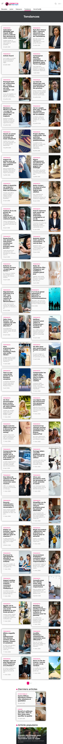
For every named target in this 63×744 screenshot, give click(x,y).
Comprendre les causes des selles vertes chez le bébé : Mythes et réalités (39, 377)
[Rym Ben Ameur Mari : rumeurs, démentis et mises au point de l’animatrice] (54, 37)
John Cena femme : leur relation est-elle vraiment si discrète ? (9, 322)
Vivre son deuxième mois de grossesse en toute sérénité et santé (39, 480)
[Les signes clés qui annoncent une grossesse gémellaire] (54, 407)
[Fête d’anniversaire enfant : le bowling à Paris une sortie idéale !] (25, 354)
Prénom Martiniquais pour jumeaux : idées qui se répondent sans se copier (29, 737)
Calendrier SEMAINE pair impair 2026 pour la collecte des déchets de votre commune (9, 34)
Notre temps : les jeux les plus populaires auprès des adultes (39, 189)
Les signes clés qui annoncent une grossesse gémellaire (39, 402)
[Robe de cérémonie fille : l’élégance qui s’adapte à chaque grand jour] (54, 273)
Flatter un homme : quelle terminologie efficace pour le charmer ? (9, 533)
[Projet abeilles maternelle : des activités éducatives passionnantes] (54, 141)
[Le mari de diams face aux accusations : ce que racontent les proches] (54, 88)
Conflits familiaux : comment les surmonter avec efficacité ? (39, 636)
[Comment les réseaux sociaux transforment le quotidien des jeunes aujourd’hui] (54, 433)
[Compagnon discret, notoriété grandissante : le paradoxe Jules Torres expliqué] (54, 63)
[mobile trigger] (3, 3)
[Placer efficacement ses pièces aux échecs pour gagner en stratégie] (54, 167)
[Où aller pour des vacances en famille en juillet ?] (54, 353)
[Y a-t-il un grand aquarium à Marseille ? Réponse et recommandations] (54, 299)
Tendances (6, 28)
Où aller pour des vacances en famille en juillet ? (39, 349)
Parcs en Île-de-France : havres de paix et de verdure (39, 663)
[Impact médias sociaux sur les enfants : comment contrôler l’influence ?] (25, 587)
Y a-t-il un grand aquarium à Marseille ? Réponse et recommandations (39, 295)
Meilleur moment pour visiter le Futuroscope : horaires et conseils (38, 323)
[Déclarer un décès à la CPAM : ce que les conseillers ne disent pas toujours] (25, 115)
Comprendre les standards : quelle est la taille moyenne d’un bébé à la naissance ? (9, 455)
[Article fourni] (25, 63)
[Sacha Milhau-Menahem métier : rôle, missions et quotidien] (40, 698)
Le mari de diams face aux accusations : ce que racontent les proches (39, 85)
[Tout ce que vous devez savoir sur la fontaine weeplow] (25, 379)
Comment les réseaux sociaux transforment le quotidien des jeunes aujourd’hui (39, 430)
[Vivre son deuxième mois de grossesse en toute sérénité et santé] (54, 484)
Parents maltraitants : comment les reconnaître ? (8, 504)
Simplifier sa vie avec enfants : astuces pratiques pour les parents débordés (39, 506)
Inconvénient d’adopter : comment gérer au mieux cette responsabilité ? (39, 558)
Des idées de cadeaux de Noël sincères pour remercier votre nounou (9, 480)
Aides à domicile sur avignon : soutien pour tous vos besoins (9, 188)
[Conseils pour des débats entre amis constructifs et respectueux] (54, 587)
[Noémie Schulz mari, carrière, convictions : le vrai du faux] (54, 245)
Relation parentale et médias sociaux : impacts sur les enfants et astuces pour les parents (39, 610)
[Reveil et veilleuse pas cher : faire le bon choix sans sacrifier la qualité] (40, 714)
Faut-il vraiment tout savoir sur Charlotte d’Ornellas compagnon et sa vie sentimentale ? (39, 215)
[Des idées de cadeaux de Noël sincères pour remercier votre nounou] (25, 484)
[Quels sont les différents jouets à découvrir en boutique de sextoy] (25, 433)
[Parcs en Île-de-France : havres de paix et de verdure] (54, 667)
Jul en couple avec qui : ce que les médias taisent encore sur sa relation (39, 111)
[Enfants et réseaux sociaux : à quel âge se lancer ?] (25, 273)
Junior (20, 709)
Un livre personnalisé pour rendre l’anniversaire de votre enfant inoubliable (9, 404)
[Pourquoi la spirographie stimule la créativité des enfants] (25, 562)
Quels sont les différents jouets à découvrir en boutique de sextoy (9, 429)
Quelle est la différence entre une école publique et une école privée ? (9, 609)
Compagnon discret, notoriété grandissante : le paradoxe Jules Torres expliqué (39, 60)
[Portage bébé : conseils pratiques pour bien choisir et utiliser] (54, 458)
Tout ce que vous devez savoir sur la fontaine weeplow (8, 376)
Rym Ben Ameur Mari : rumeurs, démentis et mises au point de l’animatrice (39, 33)
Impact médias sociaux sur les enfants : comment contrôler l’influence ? (9, 584)
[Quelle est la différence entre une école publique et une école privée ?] (25, 612)
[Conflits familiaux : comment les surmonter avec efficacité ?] (54, 640)
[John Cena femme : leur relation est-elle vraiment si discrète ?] (25, 326)
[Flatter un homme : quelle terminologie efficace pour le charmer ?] (25, 536)
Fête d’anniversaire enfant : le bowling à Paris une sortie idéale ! (9, 351)
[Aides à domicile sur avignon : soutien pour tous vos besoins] (25, 192)
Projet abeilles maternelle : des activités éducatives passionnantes (39, 137)
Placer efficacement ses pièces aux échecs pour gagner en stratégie (39, 164)
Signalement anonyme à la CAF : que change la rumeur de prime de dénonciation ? (9, 296)
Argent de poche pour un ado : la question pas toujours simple (9, 163)
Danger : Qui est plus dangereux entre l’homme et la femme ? (9, 663)
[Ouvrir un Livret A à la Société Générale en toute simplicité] (25, 141)
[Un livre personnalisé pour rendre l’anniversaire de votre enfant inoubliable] (25, 407)
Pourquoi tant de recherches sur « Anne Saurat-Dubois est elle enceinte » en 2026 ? (9, 86)
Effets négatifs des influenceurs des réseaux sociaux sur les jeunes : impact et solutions (9, 638)
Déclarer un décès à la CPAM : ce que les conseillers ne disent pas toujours (9, 112)
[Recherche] (55, 3)
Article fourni (8, 56)
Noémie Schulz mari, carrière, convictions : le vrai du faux (39, 240)
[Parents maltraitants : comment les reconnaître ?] (25, 509)
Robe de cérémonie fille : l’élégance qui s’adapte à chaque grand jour (39, 270)
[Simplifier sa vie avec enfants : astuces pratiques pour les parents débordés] (54, 510)
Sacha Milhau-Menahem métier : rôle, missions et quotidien (25, 698)
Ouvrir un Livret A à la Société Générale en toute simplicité (9, 136)
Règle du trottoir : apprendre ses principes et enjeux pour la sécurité (39, 533)
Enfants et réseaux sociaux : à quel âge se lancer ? (9, 268)
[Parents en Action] (11, 3)
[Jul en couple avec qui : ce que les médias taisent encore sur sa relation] (54, 115)
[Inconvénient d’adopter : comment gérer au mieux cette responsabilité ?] (54, 562)
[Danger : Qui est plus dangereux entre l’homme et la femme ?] (25, 667)
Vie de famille (22, 694)
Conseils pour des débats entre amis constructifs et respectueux (39, 583)
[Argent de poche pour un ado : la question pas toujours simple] (25, 166)
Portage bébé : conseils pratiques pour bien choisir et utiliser (39, 454)
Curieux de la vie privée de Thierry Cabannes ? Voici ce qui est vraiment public (9, 215)
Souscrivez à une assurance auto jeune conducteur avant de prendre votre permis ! (9, 243)
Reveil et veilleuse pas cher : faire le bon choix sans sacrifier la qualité (25, 713)
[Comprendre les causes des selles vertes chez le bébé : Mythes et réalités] (54, 380)
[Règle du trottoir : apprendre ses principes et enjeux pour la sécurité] (54, 536)
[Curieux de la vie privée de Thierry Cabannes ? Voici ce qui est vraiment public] (25, 218)
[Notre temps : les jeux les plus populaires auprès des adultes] (54, 192)
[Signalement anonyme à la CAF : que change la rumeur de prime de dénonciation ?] (25, 300)
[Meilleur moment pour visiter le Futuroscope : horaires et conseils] (54, 327)
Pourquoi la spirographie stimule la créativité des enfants (8, 558)
